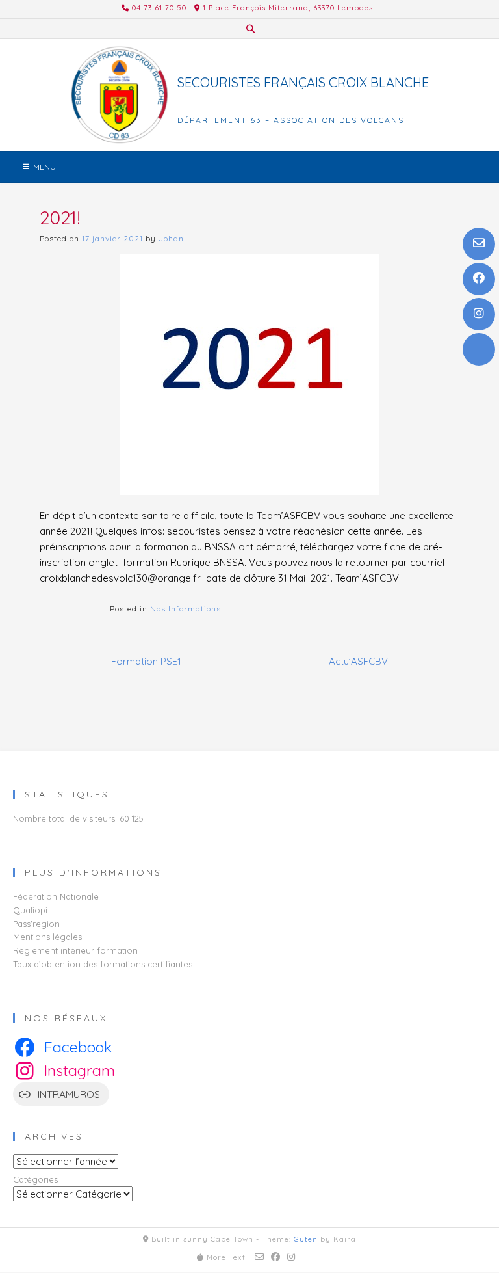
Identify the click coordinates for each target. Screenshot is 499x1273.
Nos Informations (185, 608)
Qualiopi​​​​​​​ (30, 910)
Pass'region (36, 923)
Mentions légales (47, 936)
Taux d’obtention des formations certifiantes (102, 964)
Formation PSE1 (146, 661)
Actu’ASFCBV (358, 661)
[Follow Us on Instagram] (479, 314)
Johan (171, 238)
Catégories (35, 1179)
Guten (306, 1239)
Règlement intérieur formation (75, 950)
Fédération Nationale (56, 896)
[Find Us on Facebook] (479, 279)
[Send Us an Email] (479, 244)
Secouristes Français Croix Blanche (303, 82)
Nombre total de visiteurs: (66, 818)
